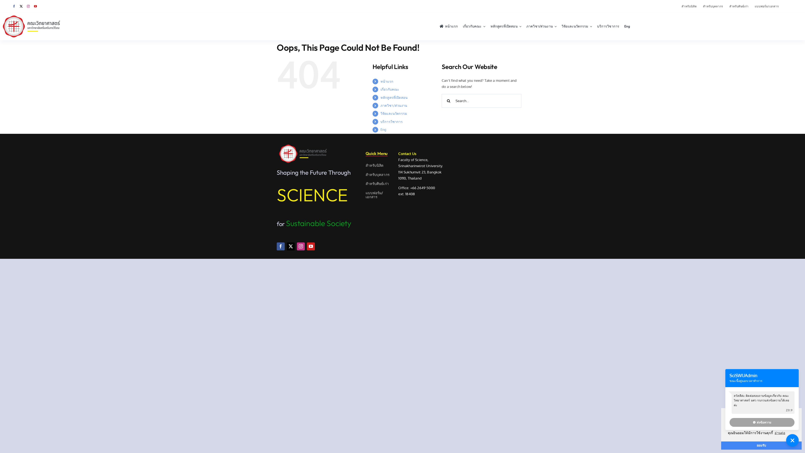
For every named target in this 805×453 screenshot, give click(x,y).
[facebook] (14, 6)
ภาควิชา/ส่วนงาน (393, 105)
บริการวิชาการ (391, 122)
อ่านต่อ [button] (780, 433)
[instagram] (28, 6)
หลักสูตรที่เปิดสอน (394, 97)
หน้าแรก (386, 81)
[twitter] (21, 6)
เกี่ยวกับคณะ (389, 89)
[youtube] (35, 6)
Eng (383, 130)
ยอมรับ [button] (761, 445)
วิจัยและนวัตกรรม (393, 113)
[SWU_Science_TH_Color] (31, 14)
